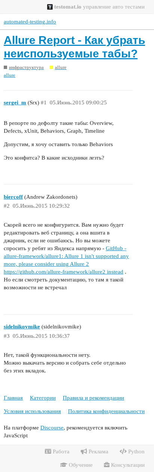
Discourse (52, 428)
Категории (43, 398)
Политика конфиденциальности (106, 411)
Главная (13, 398)
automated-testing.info (30, 22)
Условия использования (32, 411)
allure (9, 75)
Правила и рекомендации (93, 398)
